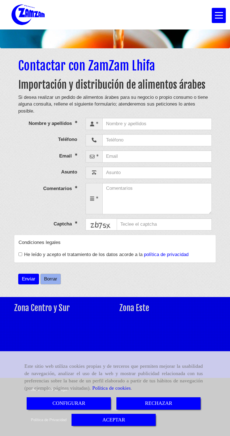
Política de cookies (111, 388)
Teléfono (67, 139)
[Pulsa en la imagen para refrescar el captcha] (101, 224)
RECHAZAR (158, 403)
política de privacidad (166, 254)
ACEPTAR (113, 420)
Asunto (69, 172)
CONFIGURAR (68, 403)
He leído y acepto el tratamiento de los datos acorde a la (106, 254)
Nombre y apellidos (51, 123)
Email (66, 155)
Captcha (63, 224)
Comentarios (58, 188)
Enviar (28, 279)
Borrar (50, 279)
